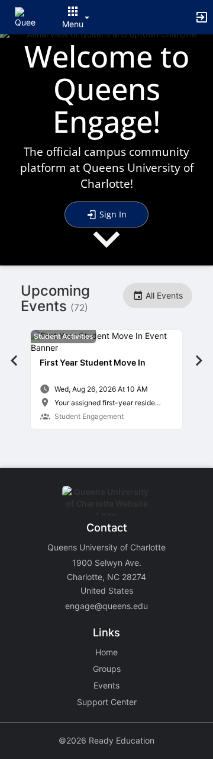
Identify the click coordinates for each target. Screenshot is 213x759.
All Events (163, 295)
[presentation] (106, 249)
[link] (106, 379)
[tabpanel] (106, 379)
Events (106, 685)
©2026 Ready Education (106, 740)
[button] (25, 16)
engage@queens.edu (106, 606)
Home (106, 652)
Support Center (107, 702)
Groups (107, 669)
